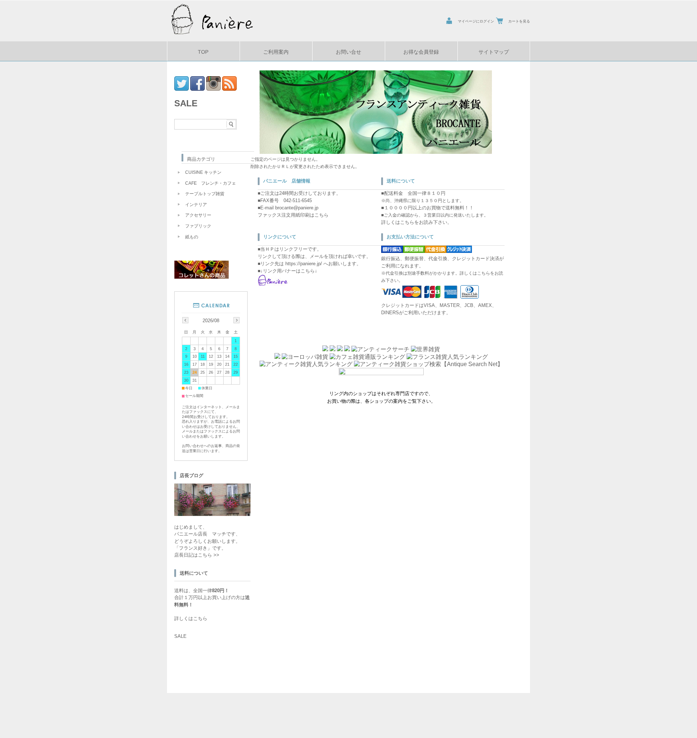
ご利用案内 (276, 52)
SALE (185, 103)
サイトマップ (493, 52)
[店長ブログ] (212, 514)
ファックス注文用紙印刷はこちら (293, 215)
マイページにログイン (476, 21)
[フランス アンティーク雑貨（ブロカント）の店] (212, 36)
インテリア (196, 204)
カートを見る (519, 21)
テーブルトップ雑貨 (204, 193)
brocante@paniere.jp (296, 207)
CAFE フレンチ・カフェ (210, 183)
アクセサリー (198, 215)
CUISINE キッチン (203, 172)
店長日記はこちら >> (196, 555)
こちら (407, 222)
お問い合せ (348, 52)
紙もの (191, 236)
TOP (203, 52)
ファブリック (198, 226)
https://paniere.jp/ (303, 263)
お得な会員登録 (421, 52)
